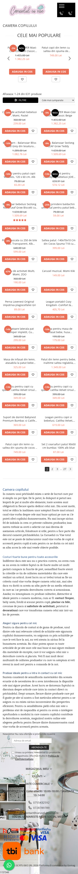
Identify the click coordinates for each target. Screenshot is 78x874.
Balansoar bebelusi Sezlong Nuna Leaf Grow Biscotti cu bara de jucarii (19, 205)
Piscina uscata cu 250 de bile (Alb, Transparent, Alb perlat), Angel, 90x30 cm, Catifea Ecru (19, 241)
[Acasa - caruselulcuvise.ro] (27, 10)
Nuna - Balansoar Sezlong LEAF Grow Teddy (58, 144)
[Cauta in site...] (69, 20)
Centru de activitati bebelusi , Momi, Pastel (19, 113)
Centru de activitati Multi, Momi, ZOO (19, 272)
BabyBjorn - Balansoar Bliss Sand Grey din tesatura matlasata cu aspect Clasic (19, 144)
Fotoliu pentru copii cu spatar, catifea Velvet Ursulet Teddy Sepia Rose (58, 388)
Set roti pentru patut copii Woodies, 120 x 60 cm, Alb (19, 175)
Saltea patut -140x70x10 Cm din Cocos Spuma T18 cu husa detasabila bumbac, (58, 241)
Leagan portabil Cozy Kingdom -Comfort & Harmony (58, 303)
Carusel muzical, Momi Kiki (58, 271)
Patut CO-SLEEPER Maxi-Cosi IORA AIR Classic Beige (22, 49)
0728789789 (41, 808)
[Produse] (62, 7)
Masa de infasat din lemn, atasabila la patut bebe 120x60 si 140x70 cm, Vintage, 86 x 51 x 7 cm (19, 361)
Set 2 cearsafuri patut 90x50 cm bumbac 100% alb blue (59, 446)
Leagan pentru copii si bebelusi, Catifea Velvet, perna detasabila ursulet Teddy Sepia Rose (59, 418)
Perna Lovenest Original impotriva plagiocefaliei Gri (19, 303)
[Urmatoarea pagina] (70, 469)
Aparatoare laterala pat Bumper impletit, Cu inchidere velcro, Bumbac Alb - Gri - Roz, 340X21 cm (19, 330)
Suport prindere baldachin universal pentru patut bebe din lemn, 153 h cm (58, 205)
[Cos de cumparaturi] (61, 20)
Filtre (21, 100)
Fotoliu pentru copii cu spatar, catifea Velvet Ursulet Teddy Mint (19, 388)
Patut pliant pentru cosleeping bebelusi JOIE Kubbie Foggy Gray (58, 175)
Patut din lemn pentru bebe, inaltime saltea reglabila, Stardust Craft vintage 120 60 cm (58, 361)
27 (64, 469)
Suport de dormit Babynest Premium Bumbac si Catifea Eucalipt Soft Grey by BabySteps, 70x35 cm (19, 418)
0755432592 (41, 802)
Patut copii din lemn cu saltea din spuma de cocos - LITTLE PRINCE (56, 49)
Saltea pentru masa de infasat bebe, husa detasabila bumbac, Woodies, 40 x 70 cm (58, 330)
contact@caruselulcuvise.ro (41, 813)
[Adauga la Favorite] (22, 79)
